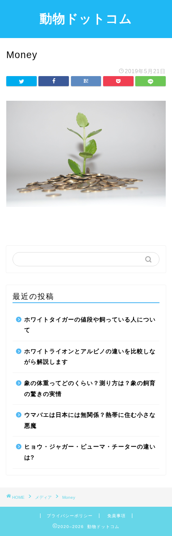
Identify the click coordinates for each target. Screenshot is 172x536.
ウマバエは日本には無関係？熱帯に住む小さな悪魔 (90, 420)
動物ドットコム (86, 18)
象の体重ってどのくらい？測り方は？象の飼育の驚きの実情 (90, 388)
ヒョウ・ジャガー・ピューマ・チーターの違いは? (90, 452)
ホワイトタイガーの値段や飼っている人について (90, 325)
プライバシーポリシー (70, 515)
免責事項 (116, 515)
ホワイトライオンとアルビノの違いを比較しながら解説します (90, 356)
